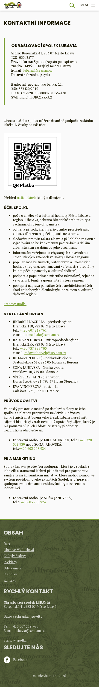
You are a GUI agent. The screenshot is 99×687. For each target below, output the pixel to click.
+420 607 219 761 (33, 330)
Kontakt (10, 580)
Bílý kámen (12, 568)
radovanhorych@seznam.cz (45, 353)
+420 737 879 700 (33, 348)
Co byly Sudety (15, 556)
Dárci (8, 543)
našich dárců (26, 197)
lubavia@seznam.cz (37, 70)
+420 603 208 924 (32, 448)
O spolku (10, 574)
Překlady (10, 562)
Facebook (20, 659)
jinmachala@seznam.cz (42, 334)
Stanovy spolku (15, 304)
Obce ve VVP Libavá (19, 550)
